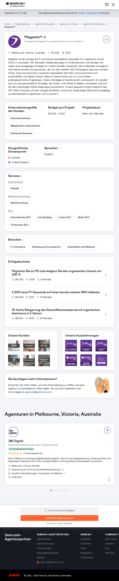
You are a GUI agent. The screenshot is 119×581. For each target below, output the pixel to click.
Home (7, 24)
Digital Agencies (22, 24)
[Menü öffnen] (113, 5)
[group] (59, 451)
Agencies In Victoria (68, 24)
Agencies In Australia (45, 24)
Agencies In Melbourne (94, 24)
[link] (107, 5)
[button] (107, 39)
